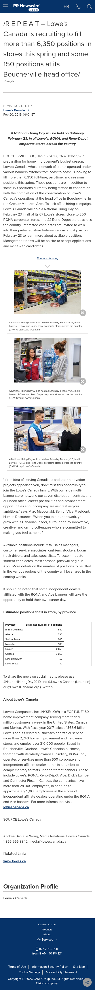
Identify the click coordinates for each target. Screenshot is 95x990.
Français (9, 81)
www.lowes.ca (14, 861)
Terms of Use (17, 966)
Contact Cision (47, 924)
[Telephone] (78, 6)
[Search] (89, 6)
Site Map (79, 966)
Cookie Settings (29, 972)
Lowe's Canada (15, 898)
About (47, 934)
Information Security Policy (50, 966)
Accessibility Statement (61, 972)
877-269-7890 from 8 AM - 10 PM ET (47, 951)
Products (47, 930)
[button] (47, 292)
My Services (45, 939)
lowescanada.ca (16, 807)
